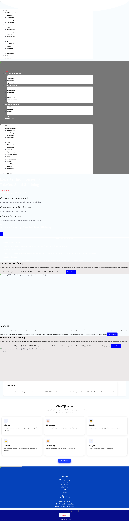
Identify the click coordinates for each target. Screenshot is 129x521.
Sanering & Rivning (9, 24)
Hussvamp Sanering (12, 39)
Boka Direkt (64, 461)
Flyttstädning (10, 20)
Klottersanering (11, 29)
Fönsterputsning (11, 15)
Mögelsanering (11, 36)
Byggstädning (10, 22)
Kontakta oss (7, 58)
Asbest (8, 27)
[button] (46, 123)
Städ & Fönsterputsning (10, 13)
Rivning (9, 41)
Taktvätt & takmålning (10, 43)
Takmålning (10, 48)
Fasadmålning (10, 53)
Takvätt (9, 46)
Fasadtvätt (9, 51)
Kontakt (64, 492)
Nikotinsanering (11, 34)
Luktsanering (10, 32)
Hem (6, 71)
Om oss (6, 55)
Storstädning (10, 17)
